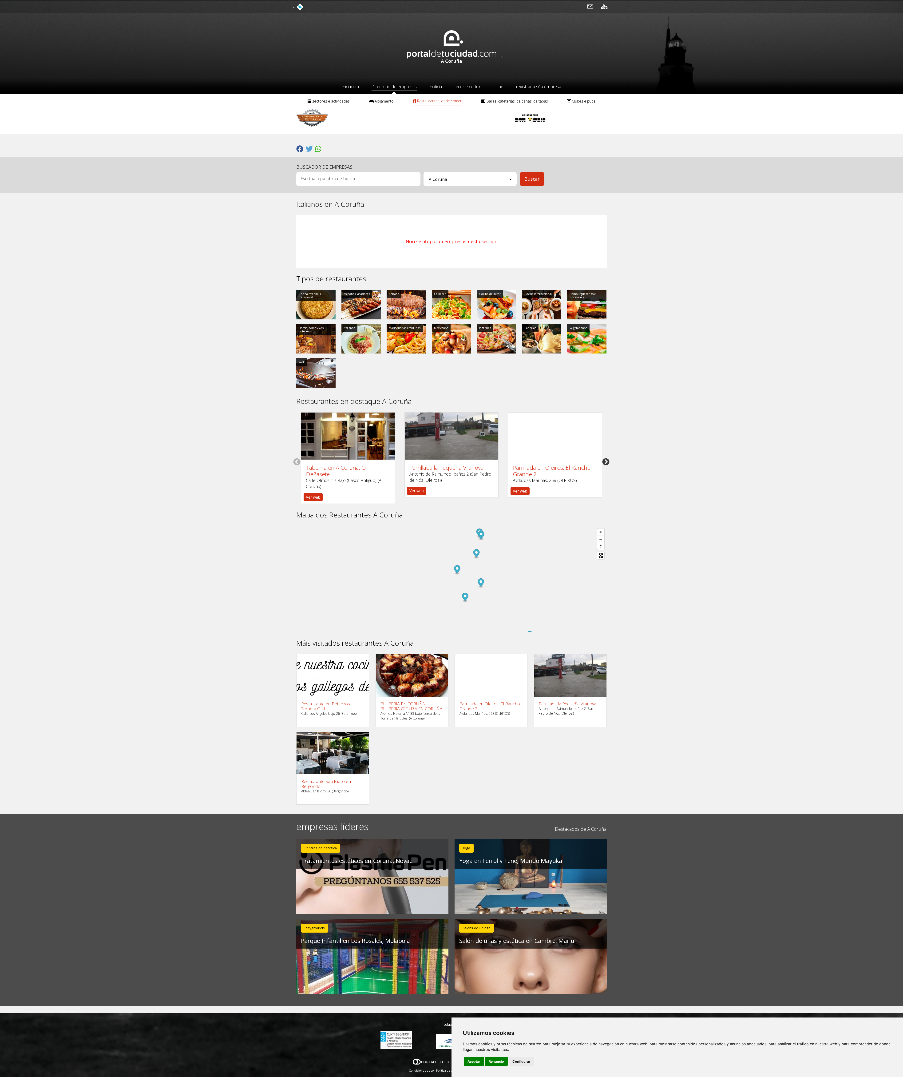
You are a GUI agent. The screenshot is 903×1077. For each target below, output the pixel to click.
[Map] (451, 579)
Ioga (466, 848)
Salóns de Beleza (476, 928)
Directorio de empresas (394, 86)
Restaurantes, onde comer (439, 100)
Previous (297, 461)
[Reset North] (600, 546)
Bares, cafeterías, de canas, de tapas (516, 101)
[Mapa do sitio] (604, 6)
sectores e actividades (330, 101)
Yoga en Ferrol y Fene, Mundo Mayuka (510, 861)
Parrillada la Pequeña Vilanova (446, 467)
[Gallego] (297, 7)
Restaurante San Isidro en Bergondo (326, 784)
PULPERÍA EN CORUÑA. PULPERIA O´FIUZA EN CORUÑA (411, 706)
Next (606, 461)
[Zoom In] (600, 532)
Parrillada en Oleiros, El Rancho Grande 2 (551, 470)
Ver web (313, 497)
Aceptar (473, 1061)
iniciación (350, 86)
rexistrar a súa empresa (538, 86)
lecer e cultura (469, 86)
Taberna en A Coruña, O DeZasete (336, 470)
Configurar (521, 1061)
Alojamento (384, 101)
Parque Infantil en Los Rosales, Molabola (355, 941)
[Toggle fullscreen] (600, 555)
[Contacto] (590, 6)
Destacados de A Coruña (581, 829)
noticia (436, 86)
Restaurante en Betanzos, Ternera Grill (326, 706)
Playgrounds (315, 928)
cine (499, 86)
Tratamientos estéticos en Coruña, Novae (356, 861)
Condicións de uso (421, 1071)
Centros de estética (321, 848)
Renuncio (496, 1061)
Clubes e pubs (583, 101)
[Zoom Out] (600, 539)
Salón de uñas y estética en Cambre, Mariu (516, 941)
